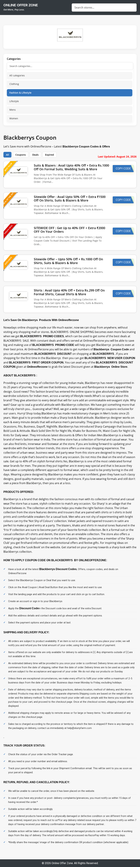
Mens (12, 109)
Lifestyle (14, 101)
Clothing (14, 84)
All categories (17, 75)
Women (13, 118)
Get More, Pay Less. (14, 9)
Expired (49, 154)
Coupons (20, 154)
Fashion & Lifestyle (20, 92)
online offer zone (20, 5)
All (7, 154)
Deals (35, 154)
